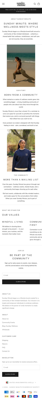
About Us (5, 319)
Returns (4, 344)
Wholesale (5, 330)
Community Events (8, 322)
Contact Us (6, 351)
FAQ (3, 347)
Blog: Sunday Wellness (10, 326)
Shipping (5, 340)
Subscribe (21, 282)
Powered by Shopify (31, 387)
